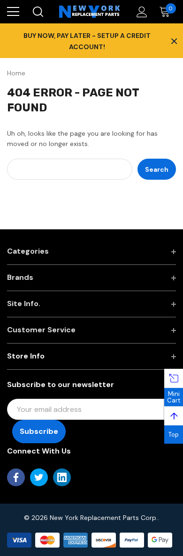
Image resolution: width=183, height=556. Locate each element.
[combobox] (69, 169)
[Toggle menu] (13, 11)
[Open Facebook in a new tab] (16, 477)
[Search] (37, 12)
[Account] (140, 12)
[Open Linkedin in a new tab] (62, 477)
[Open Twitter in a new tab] (39, 477)
